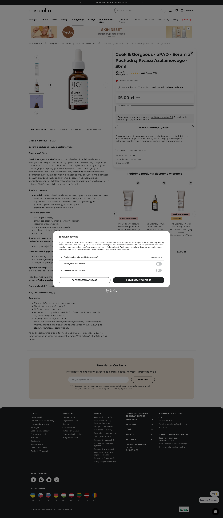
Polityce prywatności (122, 249)
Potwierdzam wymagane (84, 280)
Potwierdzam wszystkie (138, 280)
